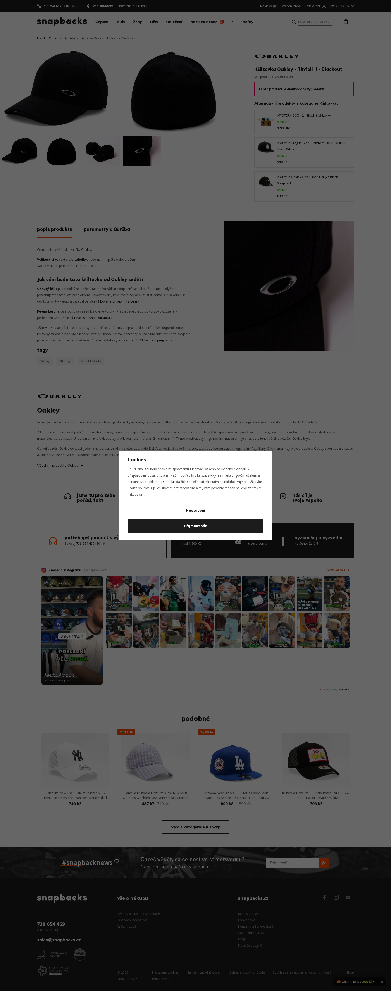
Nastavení (195, 510)
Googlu (168, 482)
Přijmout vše (195, 525)
